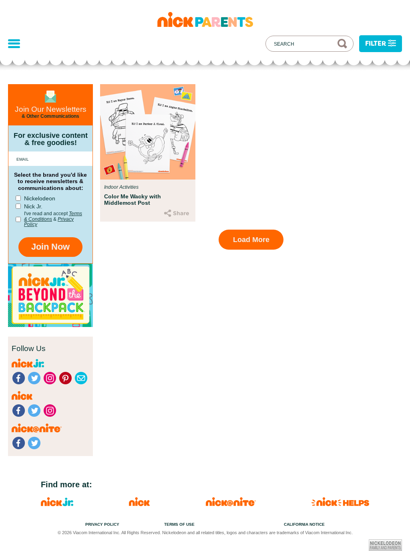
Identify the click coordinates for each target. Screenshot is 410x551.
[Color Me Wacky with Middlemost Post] (147, 132)
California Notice (304, 524)
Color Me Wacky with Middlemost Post (132, 199)
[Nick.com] (139, 504)
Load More (251, 240)
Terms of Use (179, 524)
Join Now (50, 247)
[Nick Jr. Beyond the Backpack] (50, 324)
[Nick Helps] (340, 504)
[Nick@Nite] (231, 504)
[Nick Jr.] (57, 504)
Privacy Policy (102, 524)
